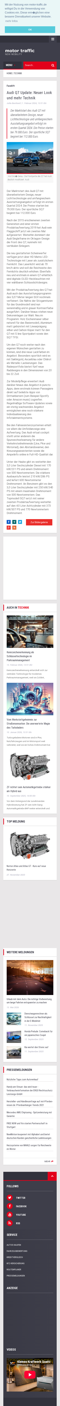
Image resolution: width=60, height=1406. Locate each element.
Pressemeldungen (16, 1275)
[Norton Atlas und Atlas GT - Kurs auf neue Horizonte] (30, 845)
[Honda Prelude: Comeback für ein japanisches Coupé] (14, 1036)
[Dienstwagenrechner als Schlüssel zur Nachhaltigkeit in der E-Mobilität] (14, 1018)
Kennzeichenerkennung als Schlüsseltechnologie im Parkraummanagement (20, 656)
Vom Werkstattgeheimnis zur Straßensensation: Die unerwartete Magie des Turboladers (28, 723)
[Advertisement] (30, 568)
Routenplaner (14, 1269)
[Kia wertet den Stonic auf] (14, 1052)
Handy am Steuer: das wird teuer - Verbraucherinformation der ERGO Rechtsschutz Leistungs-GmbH (29, 1090)
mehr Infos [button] (11, 21)
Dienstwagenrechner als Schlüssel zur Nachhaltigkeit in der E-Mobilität (38, 1017)
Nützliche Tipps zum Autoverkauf (22, 1079)
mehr (47, 1161)
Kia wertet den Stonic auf (36, 1047)
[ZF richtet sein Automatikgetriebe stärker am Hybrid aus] (30, 766)
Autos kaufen (14, 1245)
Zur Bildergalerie (39, 522)
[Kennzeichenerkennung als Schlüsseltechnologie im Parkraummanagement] (30, 631)
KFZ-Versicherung (15, 1263)
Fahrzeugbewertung (17, 1251)
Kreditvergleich (15, 1257)
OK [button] (30, 29)
